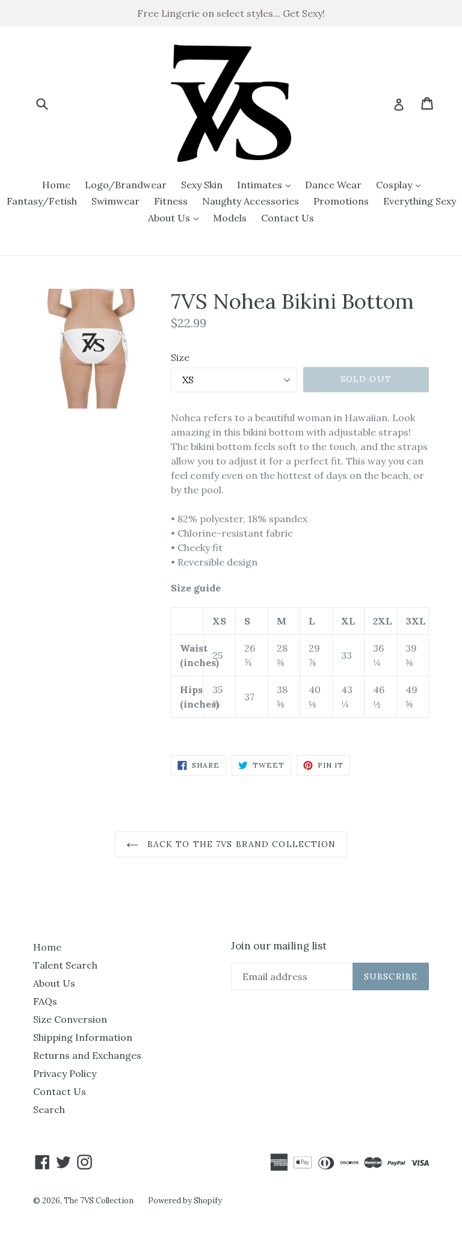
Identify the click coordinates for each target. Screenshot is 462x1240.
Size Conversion (70, 1019)
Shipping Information (82, 1037)
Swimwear (115, 201)
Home (56, 185)
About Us (176, 217)
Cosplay (401, 184)
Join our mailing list (279, 946)
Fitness (171, 201)
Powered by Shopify (185, 1200)
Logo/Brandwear (126, 185)
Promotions (341, 201)
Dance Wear (333, 185)
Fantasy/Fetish (42, 201)
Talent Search (65, 965)
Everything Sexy (419, 201)
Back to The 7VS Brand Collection (240, 844)
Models (230, 218)
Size (180, 357)
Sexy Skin (202, 185)
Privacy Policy (64, 1073)
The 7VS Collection (99, 1200)
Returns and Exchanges (87, 1055)
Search (49, 1109)
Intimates (267, 184)
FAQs (45, 1001)
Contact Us (287, 218)
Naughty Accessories (250, 201)
